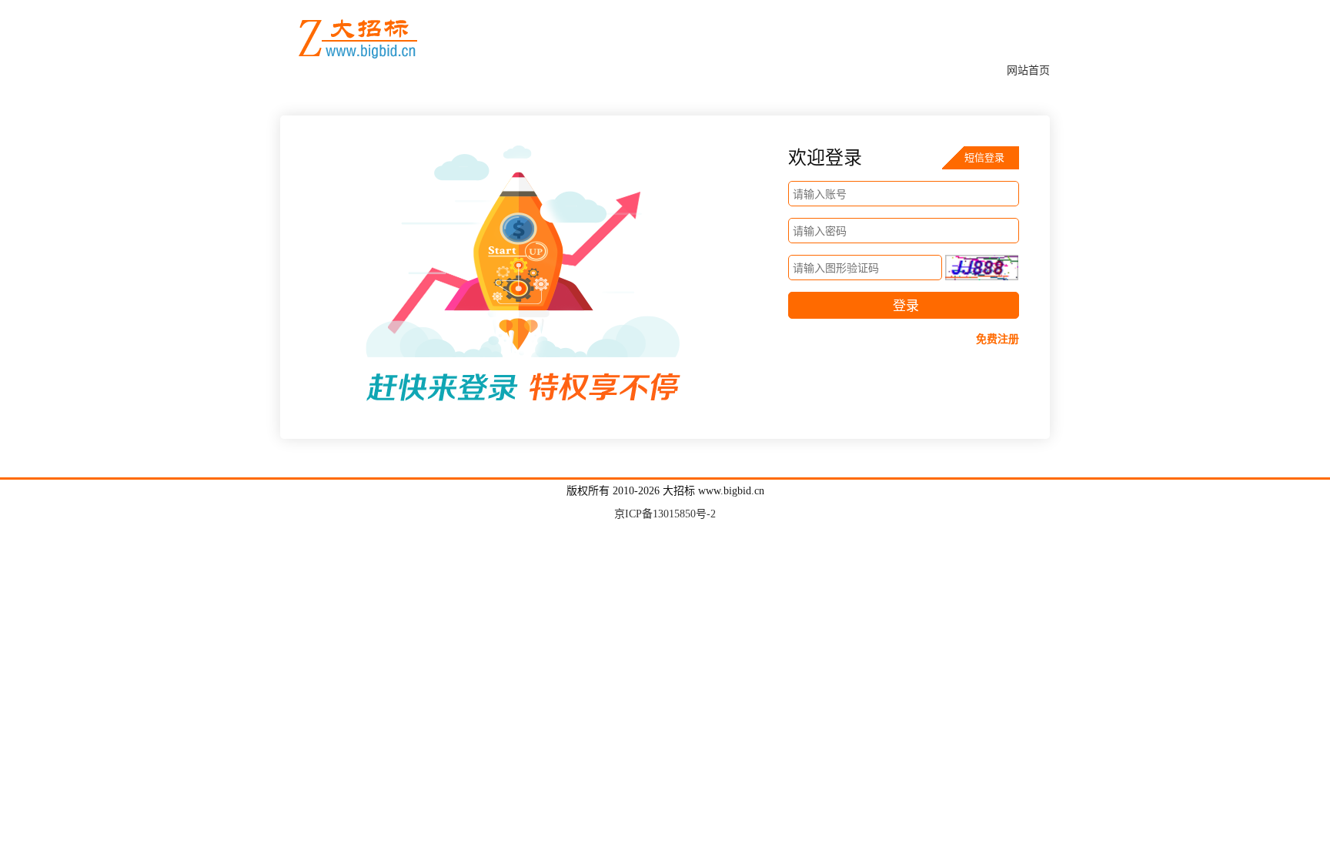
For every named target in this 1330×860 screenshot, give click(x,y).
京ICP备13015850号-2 (665, 514)
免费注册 (997, 339)
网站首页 (1028, 70)
